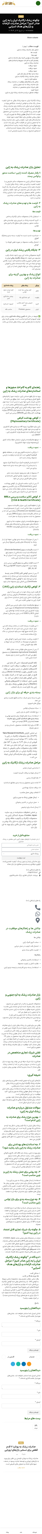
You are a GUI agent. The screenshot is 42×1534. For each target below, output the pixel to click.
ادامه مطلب (21, 1468)
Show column (32, 38)
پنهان (24, 46)
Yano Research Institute (13, 733)
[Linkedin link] (24, 1364)
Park (23, 1454)
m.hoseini (29, 30)
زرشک (21, 16)
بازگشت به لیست (21, 1357)
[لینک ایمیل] (29, 1364)
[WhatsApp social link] (18, 1364)
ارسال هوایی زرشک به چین (20, 114)
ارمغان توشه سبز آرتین (23, 1518)
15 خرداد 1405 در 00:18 (31, 1276)
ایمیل (37, 1340)
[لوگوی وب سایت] (9, 3)
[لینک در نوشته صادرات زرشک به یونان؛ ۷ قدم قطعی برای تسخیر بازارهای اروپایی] (21, 1432)
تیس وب (8, 1524)
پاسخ (37, 1303)
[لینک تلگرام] (13, 1364)
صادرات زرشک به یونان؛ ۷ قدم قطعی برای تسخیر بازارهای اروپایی (21, 1448)
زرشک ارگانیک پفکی (18, 258)
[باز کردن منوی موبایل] (38, 3)
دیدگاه (37, 1321)
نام (38, 1330)
